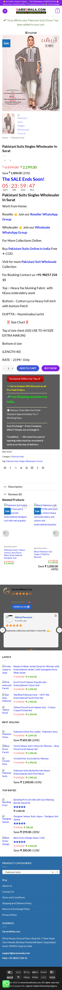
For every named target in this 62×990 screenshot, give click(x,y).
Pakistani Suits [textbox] (29, 872)
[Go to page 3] (28, 649)
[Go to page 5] (33, 649)
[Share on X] (15, 468)
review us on (20, 606)
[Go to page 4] (31, 649)
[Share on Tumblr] (37, 468)
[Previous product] (10, 160)
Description (15, 486)
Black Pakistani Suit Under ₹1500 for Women (43, 554)
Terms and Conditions (13, 897)
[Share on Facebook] (10, 468)
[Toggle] (5, 487)
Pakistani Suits (17, 137)
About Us (7, 885)
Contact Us (8, 891)
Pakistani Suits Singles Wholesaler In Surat (24, 461)
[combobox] (31, 872)
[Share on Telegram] (42, 468)
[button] (5, 11)
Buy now (51, 368)
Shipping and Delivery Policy (17, 903)
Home (5, 137)
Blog (4, 879)
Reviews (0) (15, 494)
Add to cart (28, 368)
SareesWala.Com (22, 589)
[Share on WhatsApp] (5, 468)
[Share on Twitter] (21, 468)
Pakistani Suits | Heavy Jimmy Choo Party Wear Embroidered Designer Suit (14, 554)
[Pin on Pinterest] (26, 468)
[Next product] (5, 160)
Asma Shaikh (21, 617)
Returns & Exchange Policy (16, 908)
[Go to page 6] (35, 649)
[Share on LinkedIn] (32, 468)
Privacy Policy (9, 914)
